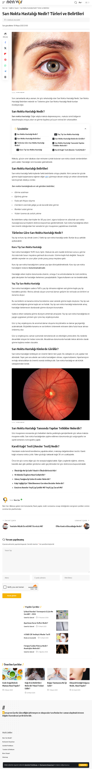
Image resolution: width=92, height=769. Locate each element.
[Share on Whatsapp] (5, 65)
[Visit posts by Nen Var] (5, 500)
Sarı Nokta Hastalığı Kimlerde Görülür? (70, 139)
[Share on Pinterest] (5, 60)
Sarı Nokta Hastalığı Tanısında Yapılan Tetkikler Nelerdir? (68, 144)
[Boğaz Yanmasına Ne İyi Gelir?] (57, 674)
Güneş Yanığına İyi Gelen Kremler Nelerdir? (32, 479)
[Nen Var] (14, 2)
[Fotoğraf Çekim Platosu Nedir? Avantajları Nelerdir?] (62, 649)
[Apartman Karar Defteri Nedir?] (62, 626)
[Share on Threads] (5, 77)
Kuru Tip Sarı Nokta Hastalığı (31, 150)
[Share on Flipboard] (5, 54)
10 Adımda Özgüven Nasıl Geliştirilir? (29, 475)
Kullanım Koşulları (47, 765)
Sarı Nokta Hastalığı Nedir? (27, 134)
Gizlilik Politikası (30, 765)
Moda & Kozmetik (30, 638)
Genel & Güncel (29, 617)
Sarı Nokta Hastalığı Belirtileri (28, 139)
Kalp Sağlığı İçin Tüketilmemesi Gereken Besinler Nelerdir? (39, 483)
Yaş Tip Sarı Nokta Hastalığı (68, 134)
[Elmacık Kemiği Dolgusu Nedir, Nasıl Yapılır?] (80, 674)
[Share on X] (5, 48)
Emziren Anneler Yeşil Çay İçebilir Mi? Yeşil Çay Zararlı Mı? (38, 487)
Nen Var (17, 500)
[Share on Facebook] (5, 42)
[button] (83, 765)
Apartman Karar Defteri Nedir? (36, 623)
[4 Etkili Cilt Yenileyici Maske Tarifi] (62, 637)
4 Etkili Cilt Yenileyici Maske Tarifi (37, 634)
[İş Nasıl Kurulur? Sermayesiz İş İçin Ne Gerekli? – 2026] (62, 614)
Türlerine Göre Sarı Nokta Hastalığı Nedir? (29, 144)
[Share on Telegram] (5, 71)
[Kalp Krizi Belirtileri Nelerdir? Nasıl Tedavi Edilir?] (35, 674)
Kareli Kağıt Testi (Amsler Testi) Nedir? (70, 150)
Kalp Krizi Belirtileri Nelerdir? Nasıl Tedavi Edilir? (34, 686)
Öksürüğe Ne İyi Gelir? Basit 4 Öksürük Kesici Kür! (35, 470)
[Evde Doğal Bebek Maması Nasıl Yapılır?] (12, 674)
